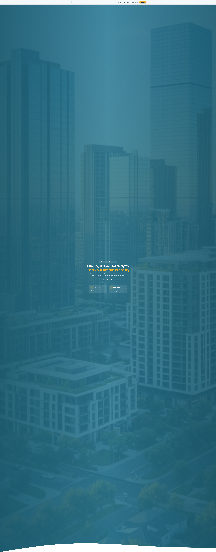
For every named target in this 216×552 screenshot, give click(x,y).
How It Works (126, 2)
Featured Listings (134, 2)
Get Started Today (107, 279)
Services (119, 2)
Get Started (143, 2)
